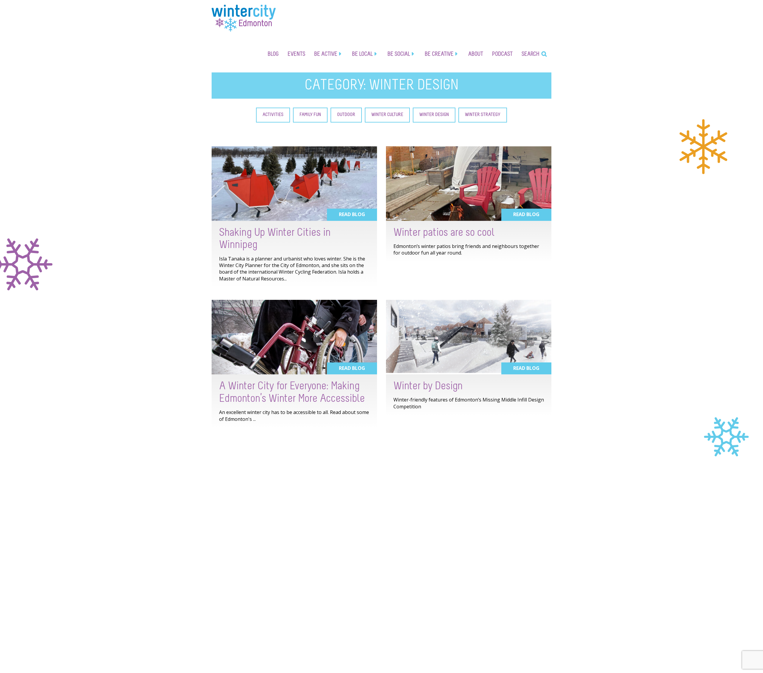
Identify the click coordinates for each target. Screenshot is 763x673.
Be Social (398, 54)
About (475, 54)
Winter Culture (387, 114)
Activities (273, 114)
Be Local (362, 54)
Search (530, 54)
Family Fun (310, 114)
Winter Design (434, 114)
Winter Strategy (482, 114)
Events (296, 54)
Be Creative (439, 54)
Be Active (325, 54)
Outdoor (346, 114)
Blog (273, 54)
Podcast (502, 54)
